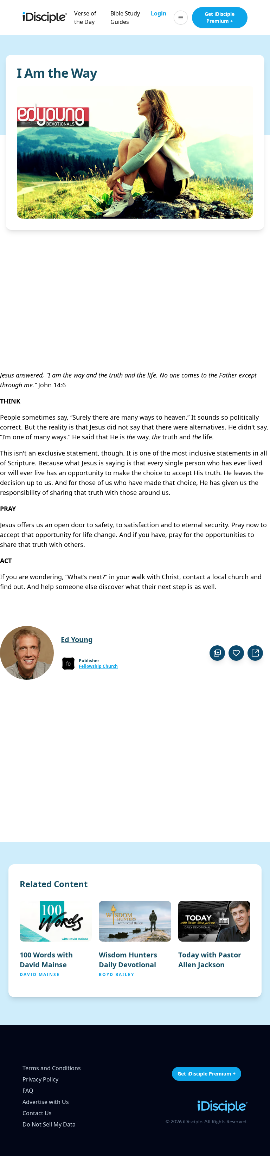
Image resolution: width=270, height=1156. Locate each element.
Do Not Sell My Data (49, 1124)
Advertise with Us (45, 1102)
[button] (181, 18)
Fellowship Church (98, 666)
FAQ (27, 1090)
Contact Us (37, 1113)
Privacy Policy (40, 1079)
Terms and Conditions (51, 1068)
